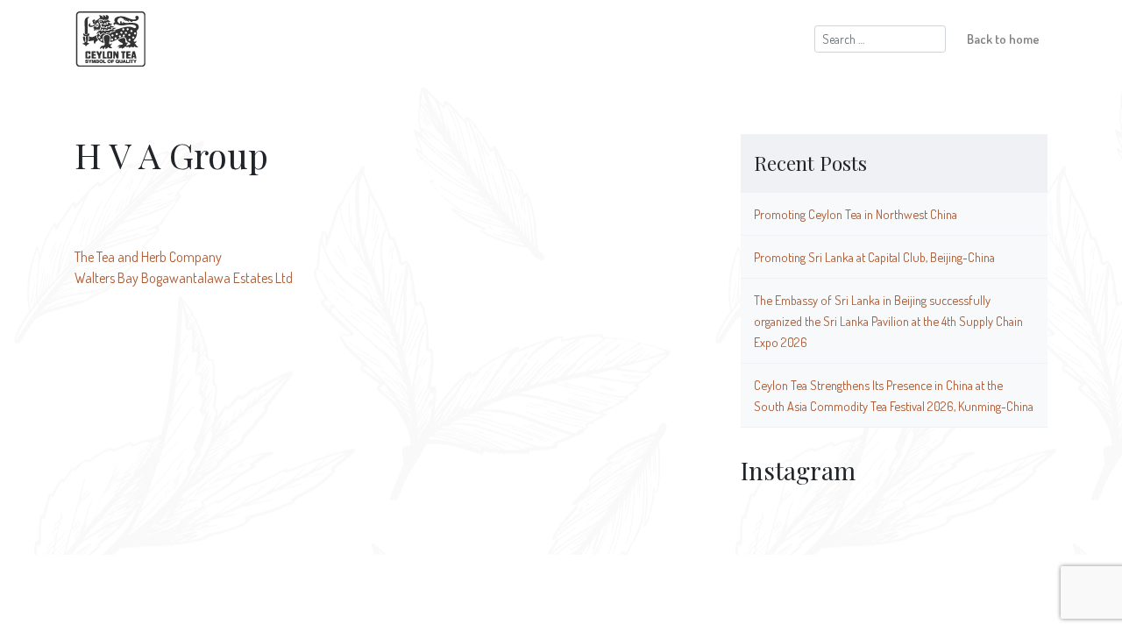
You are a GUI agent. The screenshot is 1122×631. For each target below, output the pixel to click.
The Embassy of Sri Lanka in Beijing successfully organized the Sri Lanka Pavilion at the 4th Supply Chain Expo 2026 (888, 321)
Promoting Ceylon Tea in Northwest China (855, 214)
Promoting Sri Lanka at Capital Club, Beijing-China (874, 257)
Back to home (1003, 38)
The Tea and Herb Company (148, 257)
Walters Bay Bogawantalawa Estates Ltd (184, 278)
